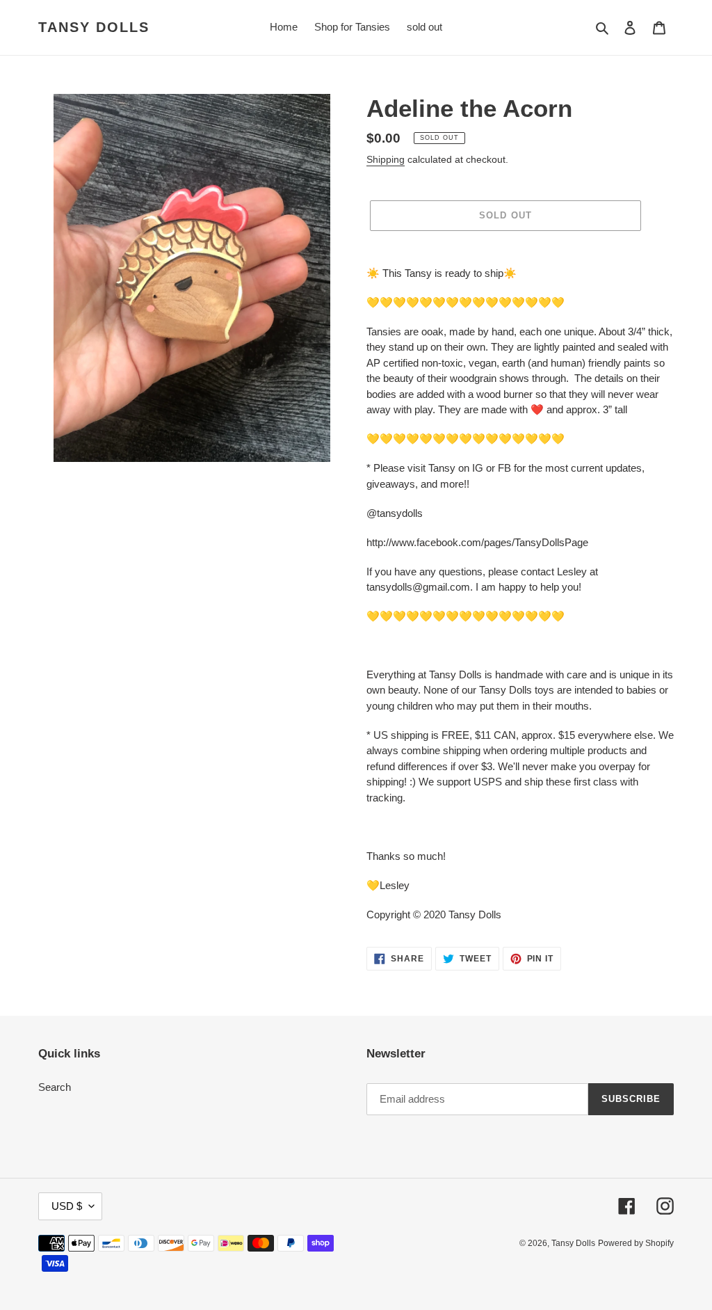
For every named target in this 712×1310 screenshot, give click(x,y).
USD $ (66, 1206)
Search (54, 1087)
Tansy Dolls (93, 27)
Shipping (385, 159)
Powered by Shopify (636, 1243)
